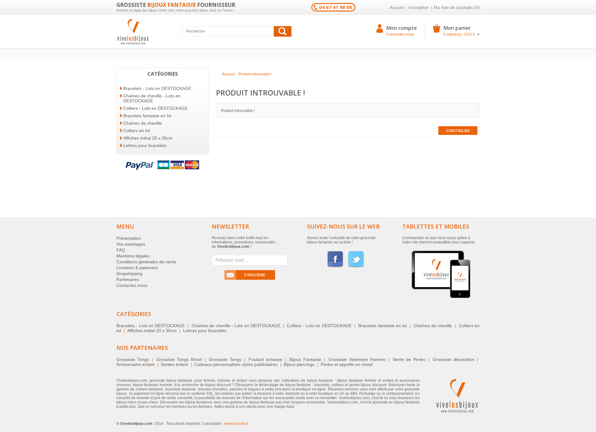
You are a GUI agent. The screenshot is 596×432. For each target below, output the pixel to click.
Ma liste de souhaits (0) (457, 7)
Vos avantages (130, 244)
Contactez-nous (131, 285)
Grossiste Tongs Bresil (179, 359)
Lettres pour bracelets (144, 145)
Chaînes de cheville (142, 123)
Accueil (397, 7)
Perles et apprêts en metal (346, 364)
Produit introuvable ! (255, 74)
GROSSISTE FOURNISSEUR (175, 4)
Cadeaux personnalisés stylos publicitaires (236, 364)
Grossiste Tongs (132, 359)
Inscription (419, 7)
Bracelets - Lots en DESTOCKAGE (157, 88)
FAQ (120, 249)
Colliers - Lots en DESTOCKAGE (155, 108)
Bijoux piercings (299, 364)
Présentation (128, 238)
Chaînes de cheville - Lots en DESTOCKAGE (151, 98)
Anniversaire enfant (135, 364)
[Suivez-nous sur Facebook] (335, 266)
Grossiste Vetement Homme (357, 359)
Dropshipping (129, 273)
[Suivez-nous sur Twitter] (356, 266)
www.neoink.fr (236, 423)
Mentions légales (133, 255)
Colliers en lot (136, 130)
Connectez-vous (400, 34)
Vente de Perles (409, 359)
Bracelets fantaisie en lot (147, 115)
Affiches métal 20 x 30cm (148, 138)
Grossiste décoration (453, 359)
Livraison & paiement (137, 267)
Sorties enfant (174, 364)
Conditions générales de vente (146, 261)
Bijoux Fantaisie (305, 359)
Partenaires (127, 279)
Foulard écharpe (265, 359)
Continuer (458, 130)
